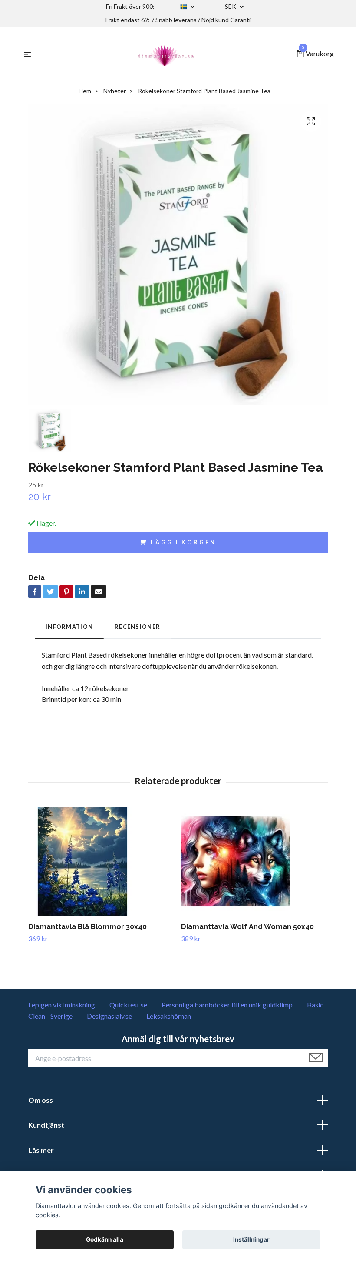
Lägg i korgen (183, 542)
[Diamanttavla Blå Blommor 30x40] (101, 861)
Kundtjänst (46, 1125)
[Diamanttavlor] (165, 54)
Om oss (40, 1100)
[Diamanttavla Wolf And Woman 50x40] (254, 861)
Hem (85, 90)
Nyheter (114, 90)
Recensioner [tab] (137, 626)
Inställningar (251, 1239)
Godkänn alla (104, 1239)
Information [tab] (69, 626)
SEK (231, 6)
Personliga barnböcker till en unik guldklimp (227, 1004)
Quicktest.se (128, 1004)
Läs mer (41, 1150)
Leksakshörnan (168, 1016)
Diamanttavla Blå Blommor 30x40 (87, 927)
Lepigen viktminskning (61, 1004)
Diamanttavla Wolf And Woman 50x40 (247, 927)
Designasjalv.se (109, 1016)
